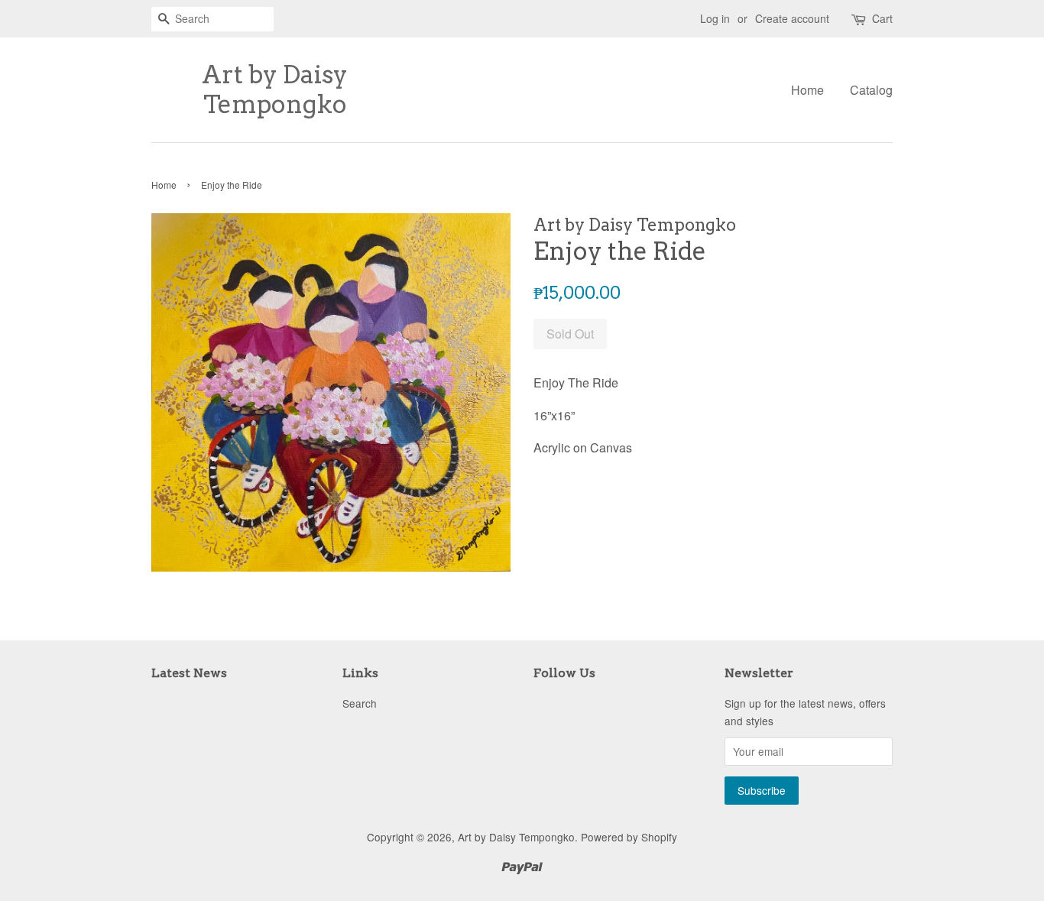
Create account (792, 18)
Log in (715, 18)
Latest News (189, 673)
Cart (882, 18)
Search (359, 703)
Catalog (871, 90)
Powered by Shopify (629, 836)
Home (807, 90)
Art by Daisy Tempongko (275, 89)
